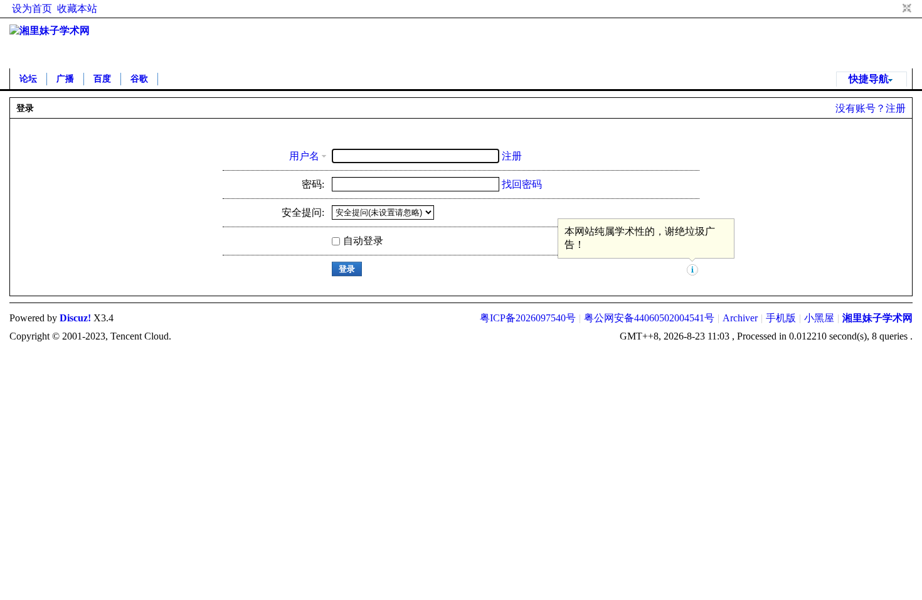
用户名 (304, 156)
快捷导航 (869, 78)
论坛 (28, 78)
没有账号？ (860, 108)
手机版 (781, 318)
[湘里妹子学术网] (49, 30)
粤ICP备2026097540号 (528, 318)
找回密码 (522, 184)
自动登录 (363, 240)
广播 (65, 78)
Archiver (740, 318)
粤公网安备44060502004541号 (649, 318)
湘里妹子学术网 (877, 318)
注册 (896, 108)
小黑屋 (819, 318)
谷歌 (139, 78)
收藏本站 (77, 8)
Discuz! (75, 318)
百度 (102, 78)
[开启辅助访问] (895, 8)
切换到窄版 (905, 8)
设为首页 (32, 8)
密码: (313, 184)
